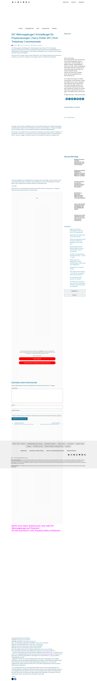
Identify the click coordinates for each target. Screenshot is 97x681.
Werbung (81, 2)
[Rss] (29, 2)
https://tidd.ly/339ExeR (48, 650)
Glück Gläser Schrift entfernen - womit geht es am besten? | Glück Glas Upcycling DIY (77, 273)
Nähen (21, 28)
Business (68, 446)
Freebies (54, 28)
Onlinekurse (45, 28)
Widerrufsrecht (71, 450)
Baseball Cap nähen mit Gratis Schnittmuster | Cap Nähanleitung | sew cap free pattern (79, 162)
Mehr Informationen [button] (37, 355)
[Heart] (23, 2)
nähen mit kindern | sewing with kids (54, 446)
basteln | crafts (80, 443)
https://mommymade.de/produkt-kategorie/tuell (29, 647)
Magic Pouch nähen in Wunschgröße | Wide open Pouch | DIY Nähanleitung (76, 230)
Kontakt (73, 2)
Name (13, 405)
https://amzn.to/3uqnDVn (42, 643)
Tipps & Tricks (61, 443)
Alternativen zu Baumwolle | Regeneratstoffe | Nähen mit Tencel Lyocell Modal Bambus (79, 195)
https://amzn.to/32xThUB (24, 639)
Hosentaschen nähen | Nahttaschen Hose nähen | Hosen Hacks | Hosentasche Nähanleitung (79, 218)
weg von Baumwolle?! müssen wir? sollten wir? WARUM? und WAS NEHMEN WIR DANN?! (79, 206)
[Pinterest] (26, 2)
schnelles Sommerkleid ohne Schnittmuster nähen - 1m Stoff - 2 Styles (77, 255)
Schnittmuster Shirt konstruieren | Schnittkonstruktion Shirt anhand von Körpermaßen (79, 184)
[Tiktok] (21, 2)
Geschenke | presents (50, 443)
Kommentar (15, 388)
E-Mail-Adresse (16, 410)
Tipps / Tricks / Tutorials (19, 443)
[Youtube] (13, 2)
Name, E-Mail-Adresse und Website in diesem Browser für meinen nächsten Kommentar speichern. (37, 415)
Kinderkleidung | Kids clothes (35, 443)
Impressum (24, 450)
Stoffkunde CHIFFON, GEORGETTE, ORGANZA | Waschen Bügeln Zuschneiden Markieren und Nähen (79, 173)
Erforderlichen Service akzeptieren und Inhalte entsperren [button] (37, 362)
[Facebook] (18, 2)
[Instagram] (15, 2)
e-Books (29, 446)
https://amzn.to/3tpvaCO (29, 641)
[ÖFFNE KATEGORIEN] (77, 291)
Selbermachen (29, 28)
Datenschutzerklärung (36, 450)
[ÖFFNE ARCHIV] (76, 295)
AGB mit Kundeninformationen (55, 450)
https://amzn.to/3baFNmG (36, 644)
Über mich (66, 2)
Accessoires (71, 443)
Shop (37, 28)
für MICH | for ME (38, 446)
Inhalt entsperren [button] (37, 358)
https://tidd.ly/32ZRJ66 (46, 649)
